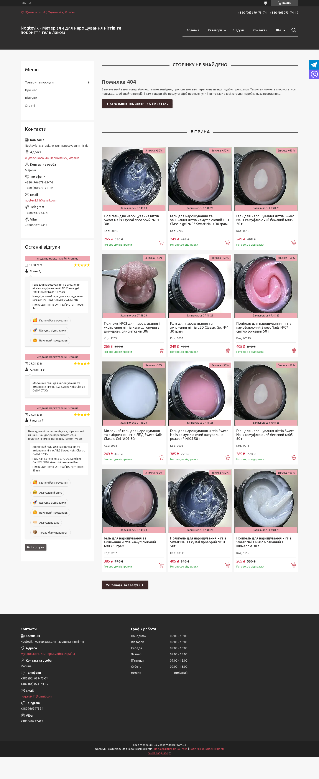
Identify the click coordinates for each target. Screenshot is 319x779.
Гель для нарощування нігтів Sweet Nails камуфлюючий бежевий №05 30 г (265, 220)
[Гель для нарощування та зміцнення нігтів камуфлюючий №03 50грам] (134, 501)
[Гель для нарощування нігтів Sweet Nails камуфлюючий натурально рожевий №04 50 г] (200, 393)
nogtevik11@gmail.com (40, 200)
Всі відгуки (35, 547)
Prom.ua (181, 745)
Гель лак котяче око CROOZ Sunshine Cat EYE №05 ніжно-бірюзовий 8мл (57, 460)
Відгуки (238, 30)
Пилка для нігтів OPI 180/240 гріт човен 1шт (58, 306)
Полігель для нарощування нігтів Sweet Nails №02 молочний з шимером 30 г (263, 542)
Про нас (31, 90)
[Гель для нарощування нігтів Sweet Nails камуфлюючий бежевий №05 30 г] (266, 179)
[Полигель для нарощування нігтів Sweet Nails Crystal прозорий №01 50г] (200, 501)
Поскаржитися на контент (170, 748)
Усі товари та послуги (123, 584)
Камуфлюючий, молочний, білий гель (139, 103)
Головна (193, 30)
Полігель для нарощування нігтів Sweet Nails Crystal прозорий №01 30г (131, 220)
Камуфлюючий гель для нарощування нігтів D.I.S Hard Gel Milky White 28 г (58, 298)
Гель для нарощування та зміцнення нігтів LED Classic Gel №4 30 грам (199, 327)
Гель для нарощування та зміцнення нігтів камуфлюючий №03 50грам (130, 542)
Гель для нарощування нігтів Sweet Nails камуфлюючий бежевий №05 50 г (265, 435)
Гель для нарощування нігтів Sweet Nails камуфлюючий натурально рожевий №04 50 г (199, 435)
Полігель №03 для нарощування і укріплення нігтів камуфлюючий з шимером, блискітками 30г (132, 327)
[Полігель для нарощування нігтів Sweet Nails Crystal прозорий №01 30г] (134, 179)
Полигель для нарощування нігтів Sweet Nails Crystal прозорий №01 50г (198, 542)
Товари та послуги (39, 82)
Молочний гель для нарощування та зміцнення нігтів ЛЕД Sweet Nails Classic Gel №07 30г (133, 435)
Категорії (215, 30)
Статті (30, 105)
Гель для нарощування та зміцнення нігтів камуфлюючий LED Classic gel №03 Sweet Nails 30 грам (199, 220)
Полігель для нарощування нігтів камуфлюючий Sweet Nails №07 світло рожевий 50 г (263, 327)
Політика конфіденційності (206, 748)
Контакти (260, 30)
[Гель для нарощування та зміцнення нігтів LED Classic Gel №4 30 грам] (200, 286)
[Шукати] (293, 30)
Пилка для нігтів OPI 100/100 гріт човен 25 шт (58, 468)
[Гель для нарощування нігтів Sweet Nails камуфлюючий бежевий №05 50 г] (266, 393)
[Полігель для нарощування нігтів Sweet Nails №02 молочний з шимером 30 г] (266, 501)
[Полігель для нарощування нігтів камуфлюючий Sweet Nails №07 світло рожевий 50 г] (266, 286)
